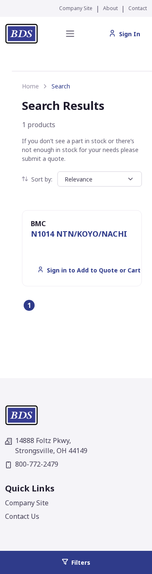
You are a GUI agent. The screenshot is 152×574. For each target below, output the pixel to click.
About (110, 8)
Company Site (75, 8)
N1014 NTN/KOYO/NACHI (79, 234)
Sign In (129, 34)
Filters (80, 562)
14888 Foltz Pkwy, (51, 445)
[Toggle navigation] (70, 34)
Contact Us (22, 516)
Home (30, 86)
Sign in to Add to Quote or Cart (94, 270)
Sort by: (41, 179)
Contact (137, 8)
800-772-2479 (36, 464)
